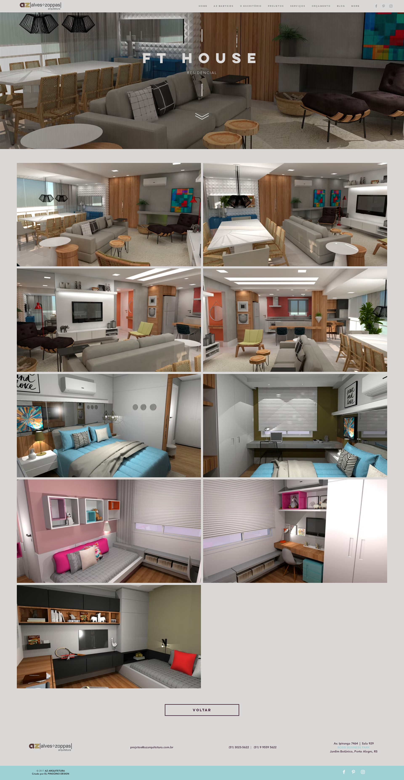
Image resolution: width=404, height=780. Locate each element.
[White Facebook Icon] (344, 772)
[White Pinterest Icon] (353, 772)
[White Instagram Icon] (362, 772)
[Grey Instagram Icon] (391, 6)
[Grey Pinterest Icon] (383, 6)
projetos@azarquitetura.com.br (151, 747)
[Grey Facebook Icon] (376, 6)
